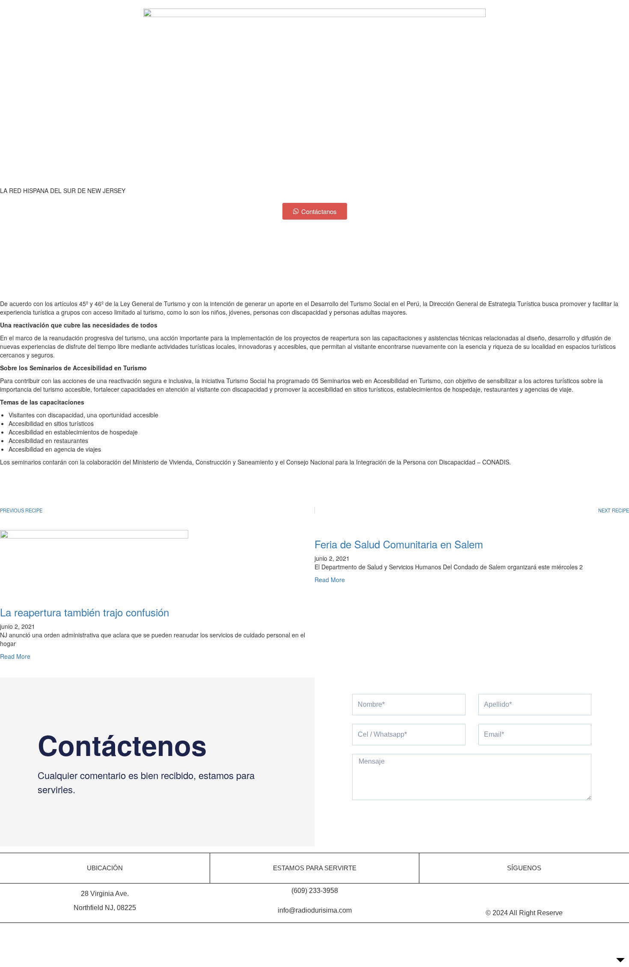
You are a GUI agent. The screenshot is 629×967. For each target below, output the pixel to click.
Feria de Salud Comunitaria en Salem (398, 543)
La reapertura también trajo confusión (84, 611)
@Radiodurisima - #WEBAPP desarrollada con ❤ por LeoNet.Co (314, 930)
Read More (15, 656)
